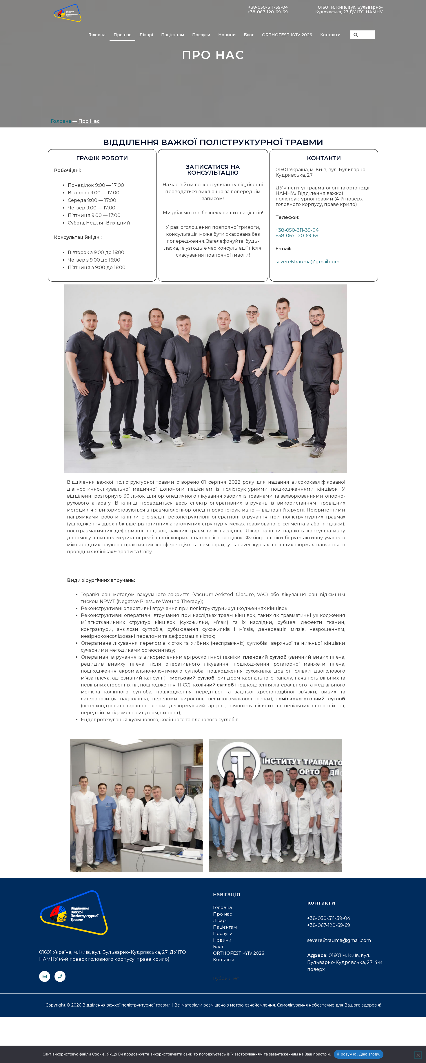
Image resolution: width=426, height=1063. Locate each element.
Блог (249, 34)
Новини (227, 34)
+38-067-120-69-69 (297, 235)
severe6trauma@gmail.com (307, 261)
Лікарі (146, 34)
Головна (96, 34)
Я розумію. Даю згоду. (358, 1054)
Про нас (122, 34)
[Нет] (418, 1055)
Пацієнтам (172, 34)
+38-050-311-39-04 (297, 230)
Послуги (201, 34)
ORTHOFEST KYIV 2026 (287, 34)
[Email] (44, 976)
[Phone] (59, 976)
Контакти (330, 34)
